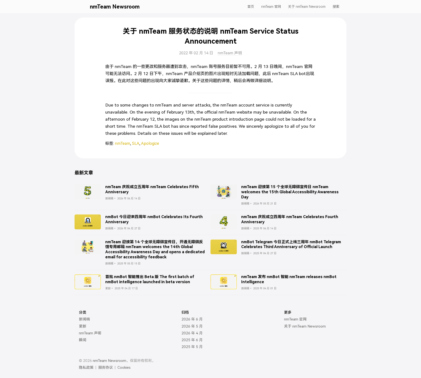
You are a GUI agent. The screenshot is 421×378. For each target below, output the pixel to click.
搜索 (336, 7)
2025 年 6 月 (192, 340)
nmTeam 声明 (230, 53)
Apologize (150, 143)
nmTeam (122, 143)
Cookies (124, 367)
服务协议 (105, 367)
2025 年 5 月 (192, 347)
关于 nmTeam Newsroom (306, 7)
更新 (82, 326)
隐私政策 (86, 367)
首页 (250, 7)
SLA (135, 143)
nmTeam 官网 (271, 7)
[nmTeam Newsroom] (83, 6)
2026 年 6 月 (192, 319)
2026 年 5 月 (192, 326)
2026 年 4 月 (192, 333)
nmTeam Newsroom (115, 7)
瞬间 (82, 340)
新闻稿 (84, 319)
